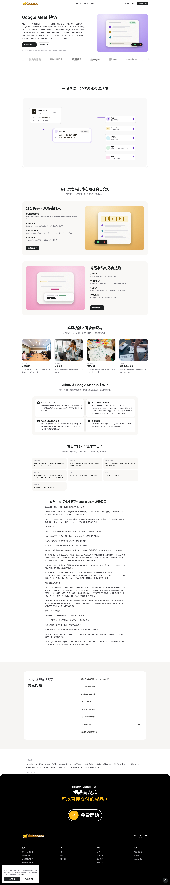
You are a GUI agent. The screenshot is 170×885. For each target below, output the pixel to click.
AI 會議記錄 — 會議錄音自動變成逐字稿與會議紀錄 (51, 764)
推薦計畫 (62, 859)
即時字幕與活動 (27, 863)
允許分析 (12, 879)
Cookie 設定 (138, 859)
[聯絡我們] (165, 880)
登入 (133, 3)
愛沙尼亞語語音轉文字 (92, 767)
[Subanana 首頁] (30, 3)
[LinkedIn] (146, 836)
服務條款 (137, 856)
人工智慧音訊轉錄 (75, 764)
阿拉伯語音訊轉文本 (120, 764)
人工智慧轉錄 (88, 764)
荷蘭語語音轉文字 (76, 767)
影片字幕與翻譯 (27, 852)
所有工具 (100, 856)
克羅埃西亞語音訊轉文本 (33, 767)
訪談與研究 (26, 856)
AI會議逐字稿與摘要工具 (103, 764)
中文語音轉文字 (134, 764)
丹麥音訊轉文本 (63, 767)
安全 (61, 856)
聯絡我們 (100, 859)
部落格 (99, 852)
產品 (77, 4)
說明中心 (100, 863)
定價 (92, 4)
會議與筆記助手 (27, 859)
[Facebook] (140, 836)
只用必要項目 (29, 879)
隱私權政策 (138, 852)
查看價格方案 (44, 45)
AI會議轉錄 (29, 764)
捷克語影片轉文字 (49, 767)
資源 (85, 4)
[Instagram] (135, 836)
